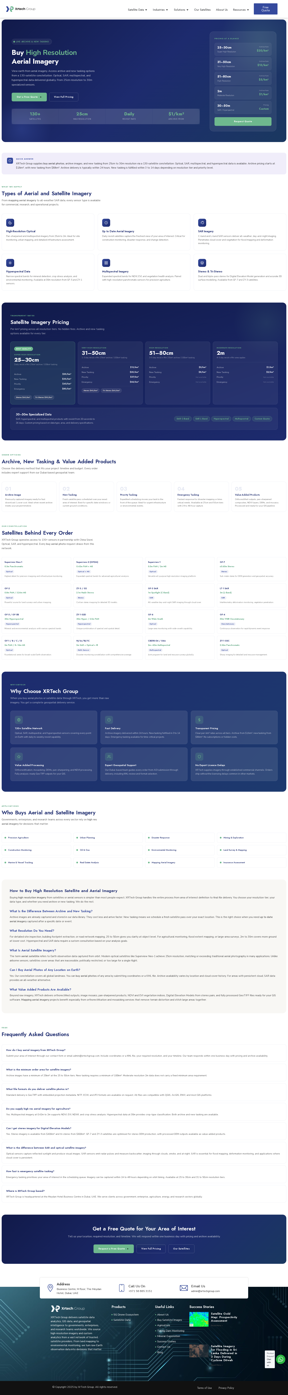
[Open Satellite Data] (146, 10)
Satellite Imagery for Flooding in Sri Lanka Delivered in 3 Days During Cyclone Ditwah (224, 1353)
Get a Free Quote (27, 97)
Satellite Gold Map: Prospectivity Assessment (224, 1317)
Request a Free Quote (111, 1248)
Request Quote (243, 121)
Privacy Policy (226, 1388)
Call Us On (136, 1286)
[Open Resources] (248, 10)
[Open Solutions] (187, 10)
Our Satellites (181, 1248)
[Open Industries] (167, 10)
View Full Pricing (64, 97)
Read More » (217, 1325)
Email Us (198, 1286)
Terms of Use (204, 1388)
